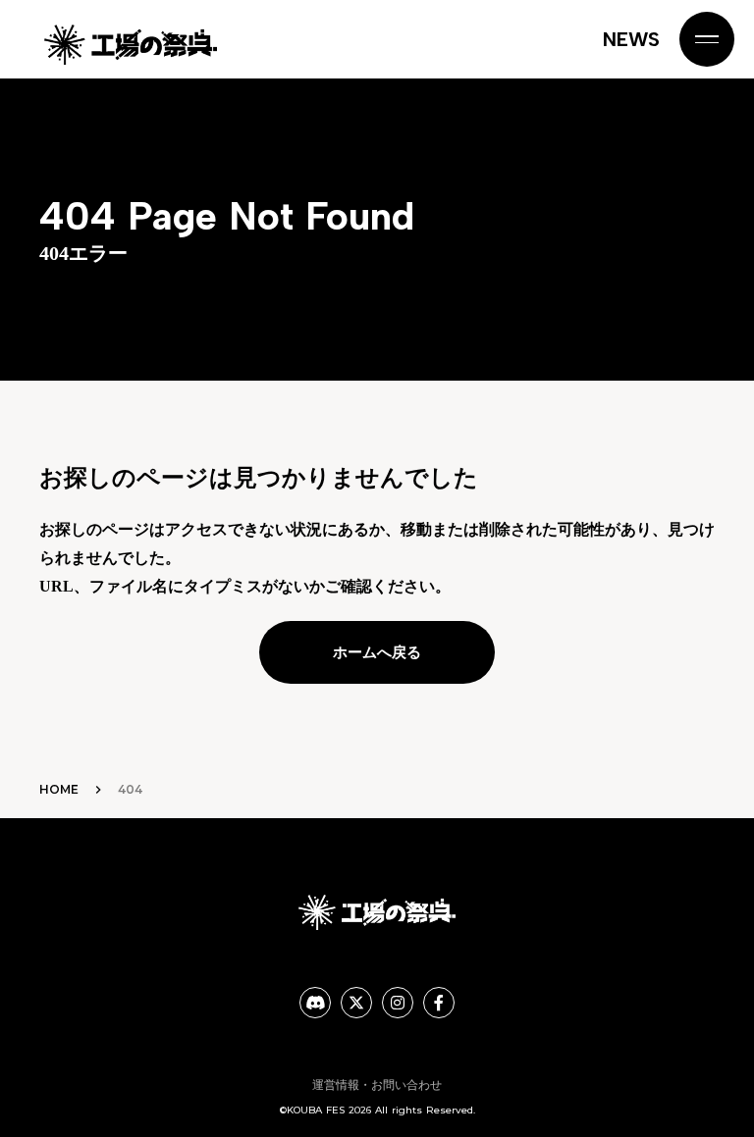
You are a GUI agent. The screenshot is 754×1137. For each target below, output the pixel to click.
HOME (59, 789)
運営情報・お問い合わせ (377, 1084)
